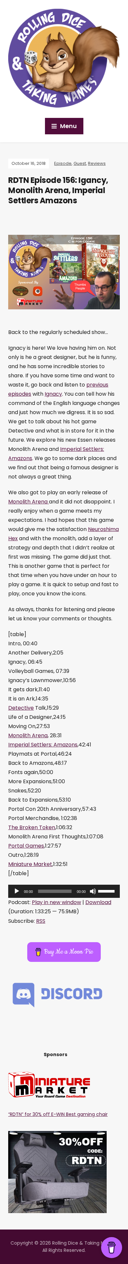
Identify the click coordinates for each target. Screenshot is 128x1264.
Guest (80, 163)
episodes (19, 394)
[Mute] (93, 891)
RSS (40, 921)
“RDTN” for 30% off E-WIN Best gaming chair (58, 1114)
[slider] (107, 891)
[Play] (16, 891)
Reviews (97, 163)
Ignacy (53, 394)
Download (98, 902)
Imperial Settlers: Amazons (42, 744)
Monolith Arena (28, 501)
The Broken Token (31, 827)
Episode (63, 163)
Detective (21, 708)
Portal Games (26, 846)
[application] (64, 891)
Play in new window (56, 902)
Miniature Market (30, 864)
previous (97, 384)
